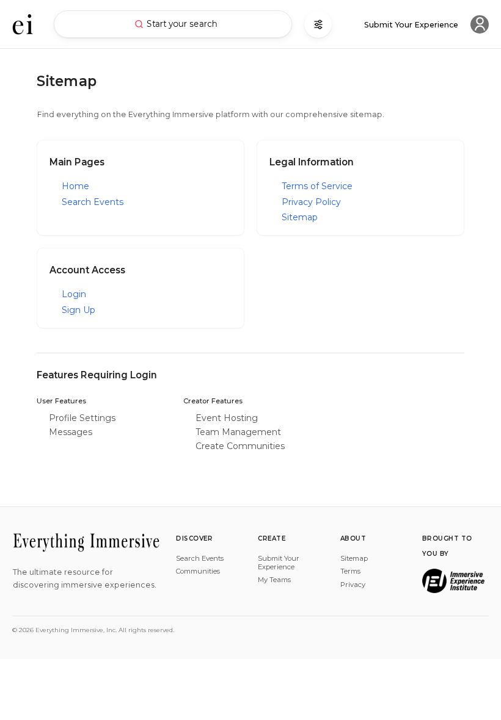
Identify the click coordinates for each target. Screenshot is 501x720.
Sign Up (78, 309)
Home (75, 186)
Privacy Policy (311, 201)
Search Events (92, 201)
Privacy (352, 584)
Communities (198, 571)
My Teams (274, 579)
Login (74, 294)
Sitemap (300, 217)
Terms (350, 571)
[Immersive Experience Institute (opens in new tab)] (453, 581)
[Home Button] (23, 24)
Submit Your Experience (278, 562)
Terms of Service (317, 186)
